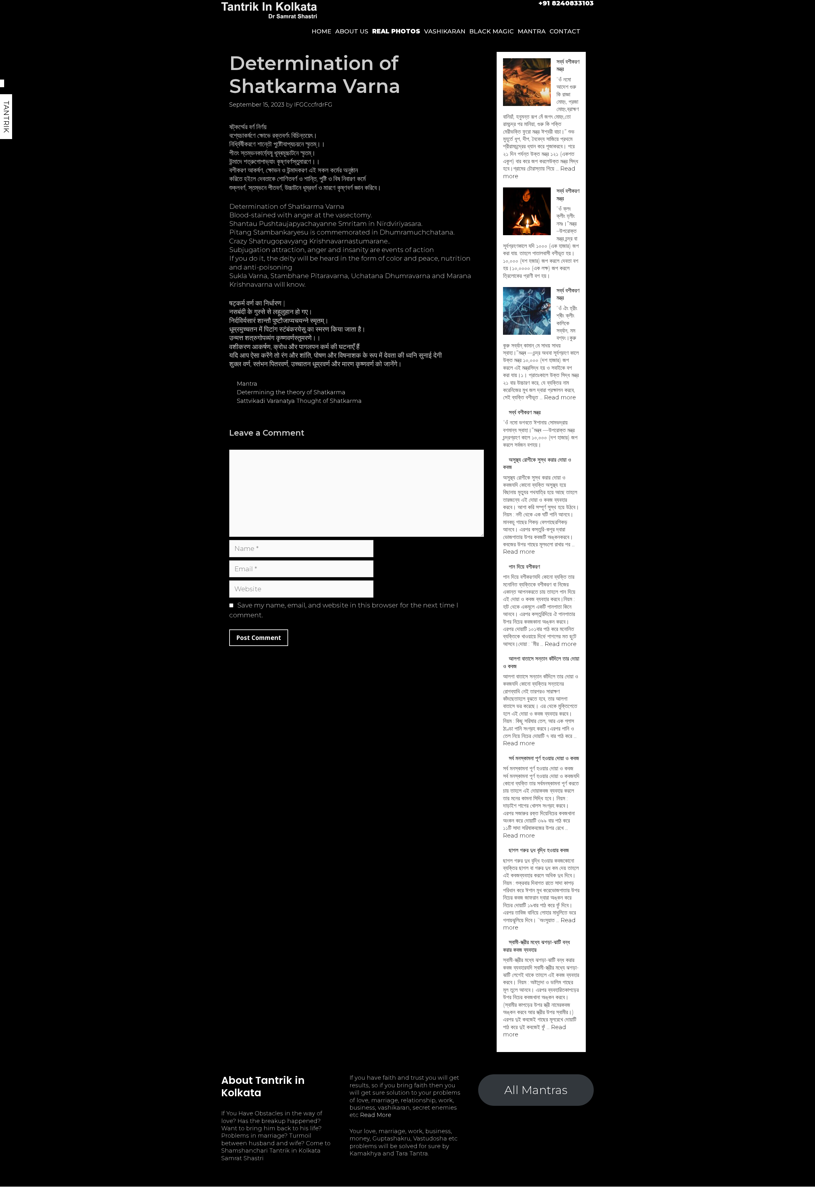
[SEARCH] (588, 31)
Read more (560, 397)
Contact (564, 31)
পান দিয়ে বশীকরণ (524, 566)
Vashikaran (444, 31)
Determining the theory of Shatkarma (291, 392)
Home (321, 31)
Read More (375, 1115)
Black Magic (491, 31)
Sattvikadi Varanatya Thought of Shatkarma (299, 400)
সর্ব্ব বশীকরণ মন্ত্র (525, 412)
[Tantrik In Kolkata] (269, 10)
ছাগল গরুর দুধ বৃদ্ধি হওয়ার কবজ (539, 850)
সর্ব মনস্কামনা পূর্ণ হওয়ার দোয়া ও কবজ (544, 758)
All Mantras (535, 1090)
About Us (351, 31)
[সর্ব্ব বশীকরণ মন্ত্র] (527, 83)
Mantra (532, 31)
